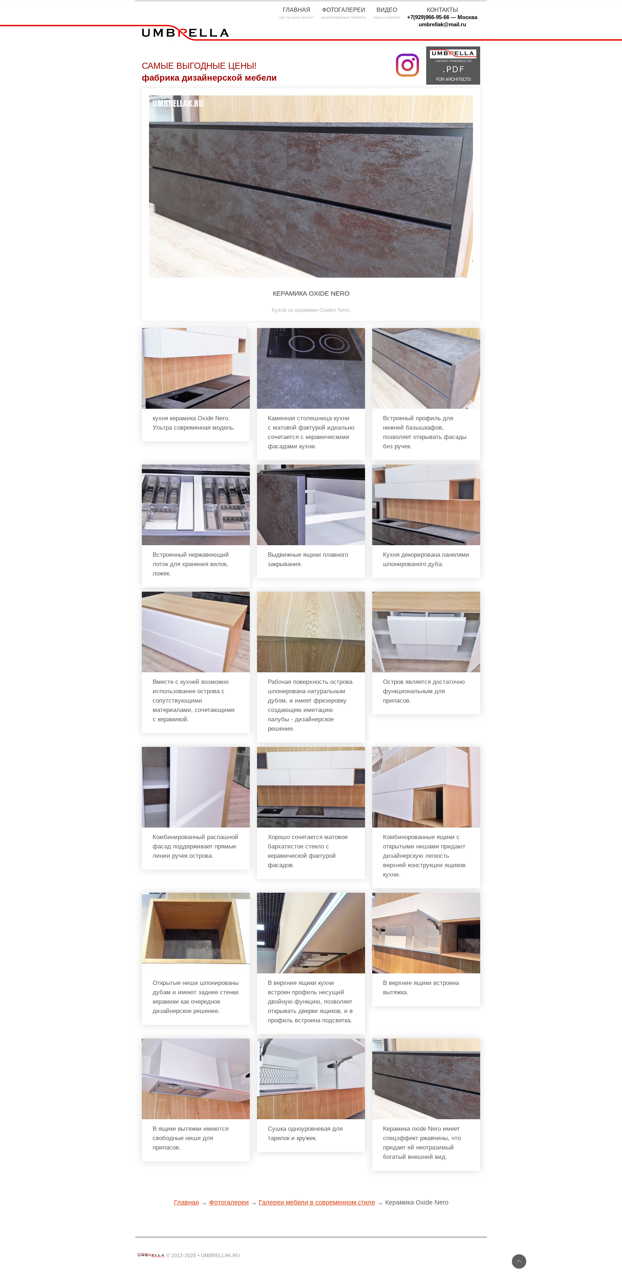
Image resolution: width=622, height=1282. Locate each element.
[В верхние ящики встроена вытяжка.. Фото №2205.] (426, 896)
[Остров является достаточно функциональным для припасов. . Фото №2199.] (426, 595)
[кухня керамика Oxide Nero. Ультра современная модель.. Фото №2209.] (196, 331)
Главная (186, 1202)
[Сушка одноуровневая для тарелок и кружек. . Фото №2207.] (311, 1042)
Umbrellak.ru (220, 1255)
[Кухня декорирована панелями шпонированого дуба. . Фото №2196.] (426, 468)
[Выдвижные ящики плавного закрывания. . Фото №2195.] (311, 468)
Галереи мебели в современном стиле (317, 1202)
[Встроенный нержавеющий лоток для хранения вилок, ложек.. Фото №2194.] (196, 468)
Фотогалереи (229, 1202)
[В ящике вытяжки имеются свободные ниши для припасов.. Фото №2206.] (196, 1042)
